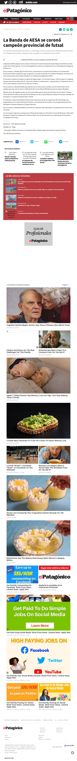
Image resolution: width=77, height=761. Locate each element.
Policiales (26, 19)
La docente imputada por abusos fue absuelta (33, 213)
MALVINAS (62, 22)
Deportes (48, 19)
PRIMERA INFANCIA (48, 720)
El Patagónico (7, 29)
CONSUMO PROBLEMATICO (11, 720)
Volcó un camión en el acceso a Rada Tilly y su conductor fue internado (41, 189)
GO (56, 720)
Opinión (7, 739)
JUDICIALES (20, 211)
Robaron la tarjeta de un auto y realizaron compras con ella (37, 197)
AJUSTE (45, 22)
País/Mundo (37, 19)
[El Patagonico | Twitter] (6, 2)
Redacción (42, 732)
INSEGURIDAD (27, 22)
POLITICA (37, 22)
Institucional (59, 732)
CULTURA (53, 22)
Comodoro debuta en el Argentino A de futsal (47, 160)
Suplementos (59, 728)
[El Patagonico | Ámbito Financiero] (31, 2)
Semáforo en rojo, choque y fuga (29, 205)
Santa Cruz (58, 19)
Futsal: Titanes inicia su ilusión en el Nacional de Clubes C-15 (11, 159)
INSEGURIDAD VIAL (22, 187)
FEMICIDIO (20, 179)
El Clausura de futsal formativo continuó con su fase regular (28, 163)
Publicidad (59, 730)
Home (6, 19)
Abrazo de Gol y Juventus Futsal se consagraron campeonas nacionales (64, 165)
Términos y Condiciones (44, 739)
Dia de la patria (63, 720)
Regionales (15, 19)
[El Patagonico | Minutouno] (21, 2)
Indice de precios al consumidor (31, 720)
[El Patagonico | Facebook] (10, 2)
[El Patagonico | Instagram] (14, 2)
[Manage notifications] (72, 752)
